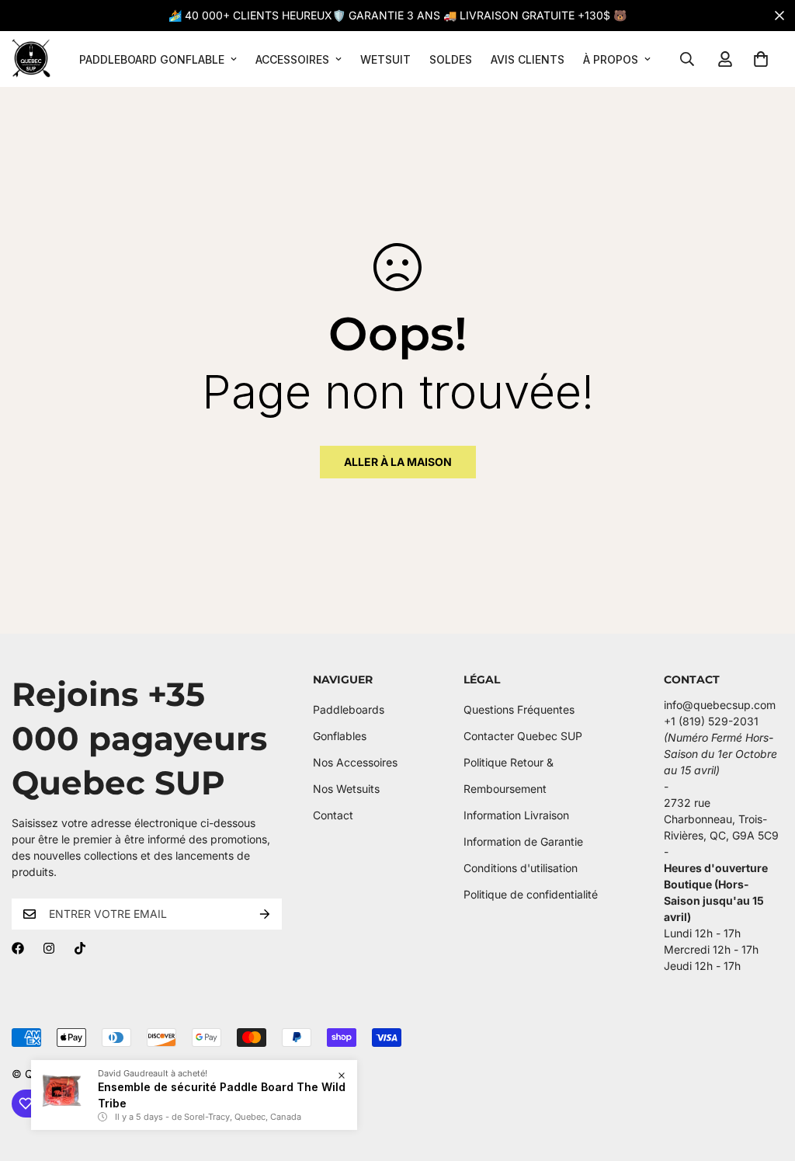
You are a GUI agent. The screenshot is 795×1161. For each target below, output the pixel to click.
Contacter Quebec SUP (522, 735)
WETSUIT (385, 59)
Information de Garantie (523, 841)
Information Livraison (516, 815)
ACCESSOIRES (292, 59)
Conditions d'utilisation (520, 867)
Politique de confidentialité (530, 894)
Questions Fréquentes (519, 709)
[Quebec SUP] (31, 59)
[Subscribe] (265, 914)
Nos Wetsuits (346, 788)
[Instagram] (49, 948)
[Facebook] (18, 948)
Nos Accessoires (355, 762)
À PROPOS (610, 59)
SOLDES (450, 59)
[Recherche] (687, 59)
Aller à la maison (398, 461)
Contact (333, 815)
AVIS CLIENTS (527, 59)
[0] (761, 59)
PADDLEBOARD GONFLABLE (151, 59)
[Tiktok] (80, 948)
